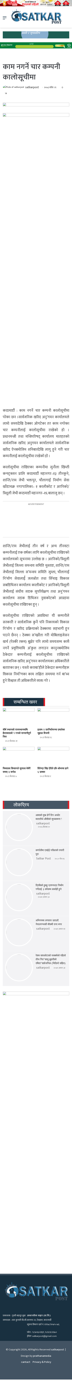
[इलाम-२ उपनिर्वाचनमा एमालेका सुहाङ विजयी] (53, 717)
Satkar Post (43, 858)
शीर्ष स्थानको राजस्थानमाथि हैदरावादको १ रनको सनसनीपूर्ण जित (17, 733)
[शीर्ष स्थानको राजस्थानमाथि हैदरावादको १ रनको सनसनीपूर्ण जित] (19, 717)
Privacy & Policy (42, 1362)
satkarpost (32, 87)
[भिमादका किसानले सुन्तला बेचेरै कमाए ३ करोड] (19, 756)
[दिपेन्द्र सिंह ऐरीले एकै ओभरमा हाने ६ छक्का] (53, 756)
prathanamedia (42, 1356)
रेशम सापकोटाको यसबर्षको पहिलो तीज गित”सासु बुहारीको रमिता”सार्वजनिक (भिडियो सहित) (51, 959)
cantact (25, 1362)
